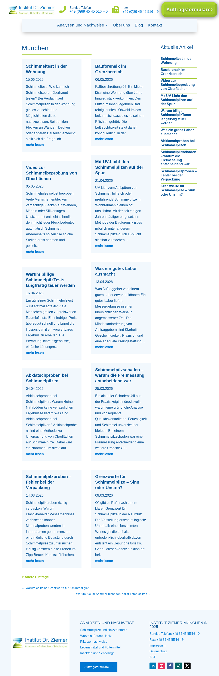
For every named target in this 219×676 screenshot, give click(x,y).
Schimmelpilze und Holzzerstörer (103, 630)
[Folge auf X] (187, 666)
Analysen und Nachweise (80, 25)
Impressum (157, 645)
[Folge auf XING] (178, 666)
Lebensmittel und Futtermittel (100, 647)
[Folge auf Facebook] (170, 666)
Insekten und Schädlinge (97, 653)
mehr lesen (35, 145)
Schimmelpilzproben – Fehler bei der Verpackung (48, 482)
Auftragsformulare (188, 9)
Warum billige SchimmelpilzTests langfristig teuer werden (50, 280)
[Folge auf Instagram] (161, 666)
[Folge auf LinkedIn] (152, 666)
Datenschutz (158, 651)
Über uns (121, 25)
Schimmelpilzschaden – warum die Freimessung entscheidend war (119, 375)
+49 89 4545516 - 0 (186, 633)
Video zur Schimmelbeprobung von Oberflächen (51, 173)
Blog (139, 25)
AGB (152, 657)
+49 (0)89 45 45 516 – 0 (89, 11)
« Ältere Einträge (35, 577)
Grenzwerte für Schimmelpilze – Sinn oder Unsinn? (117, 482)
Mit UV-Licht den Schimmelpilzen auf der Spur (119, 167)
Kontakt (155, 25)
